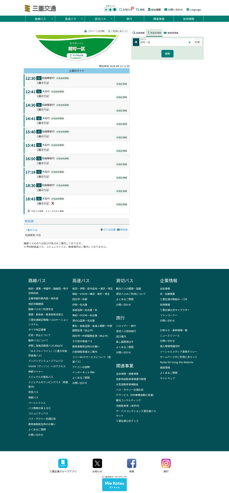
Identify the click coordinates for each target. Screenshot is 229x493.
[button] (52, 19)
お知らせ (128, 9)
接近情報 (122, 83)
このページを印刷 (96, 31)
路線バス (40, 19)
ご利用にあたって (119, 31)
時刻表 (29, 221)
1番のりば (31, 230)
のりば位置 (109, 229)
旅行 (129, 19)
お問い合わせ (175, 9)
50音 (197, 42)
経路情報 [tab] (140, 32)
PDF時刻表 (77, 55)
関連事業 (159, 19)
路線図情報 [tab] (172, 32)
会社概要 (156, 9)
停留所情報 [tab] (155, 32)
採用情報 (188, 19)
